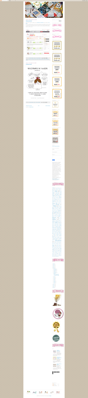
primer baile (53, 243)
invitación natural (54, 227)
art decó (57, 188)
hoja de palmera (59, 215)
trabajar (59, 252)
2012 (53, 286)
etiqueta (59, 210)
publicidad (57, 243)
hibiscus (59, 214)
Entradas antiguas (48, 105)
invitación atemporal (58, 220)
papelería (60, 238)
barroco (60, 189)
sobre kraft (56, 249)
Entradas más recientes (29, 105)
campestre (57, 197)
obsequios (53, 236)
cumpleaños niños (54, 203)
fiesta (52, 212)
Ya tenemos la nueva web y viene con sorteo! (59, 358)
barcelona (57, 189)
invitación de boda (57, 222)
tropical (60, 253)
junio (54, 277)
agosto (55, 273)
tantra (56, 250)
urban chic (56, 254)
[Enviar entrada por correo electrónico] (41, 102)
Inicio (38, 105)
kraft (56, 230)
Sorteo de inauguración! (58, 350)
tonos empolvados (55, 252)
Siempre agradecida (56, 274)
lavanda (58, 231)
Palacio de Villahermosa (55, 238)
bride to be (56, 196)
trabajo (53, 253)
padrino (55, 237)
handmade (56, 214)
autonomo (60, 188)
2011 (53, 287)
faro (60, 211)
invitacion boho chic (58, 221)
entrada (59, 208)
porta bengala (59, 242)
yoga (54, 256)
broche (59, 196)
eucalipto (53, 211)
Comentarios (55, 385)
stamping (54, 250)
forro (52, 213)
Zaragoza (57, 256)
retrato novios (57, 246)
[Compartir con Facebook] (46, 58)
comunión (53, 201)
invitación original (59, 227)
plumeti (55, 242)
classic (57, 200)
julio (54, 276)
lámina (59, 230)
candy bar (60, 197)
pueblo (60, 243)
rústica (57, 247)
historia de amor (54, 215)
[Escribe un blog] (44, 58)
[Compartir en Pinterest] (46, 102)
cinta (60, 199)
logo (52, 233)
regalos (53, 245)
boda (56, 191)
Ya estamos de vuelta (29, 64)
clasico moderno (54, 200)
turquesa (53, 254)
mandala (57, 233)
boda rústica (57, 193)
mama (54, 233)
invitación (54, 219)
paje (60, 237)
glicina (53, 214)
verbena (60, 254)
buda (52, 197)
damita (53, 204)
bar (54, 189)
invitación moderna (58, 226)
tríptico (57, 253)
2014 (53, 284)
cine (58, 199)
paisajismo (58, 237)
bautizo (53, 190)
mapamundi (60, 233)
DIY (60, 207)
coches (60, 200)
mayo (54, 278)
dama (59, 203)
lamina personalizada (54, 231)
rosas (55, 247)
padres (53, 237)
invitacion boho (54, 221)
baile (52, 189)
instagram (59, 218)
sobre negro (60, 249)
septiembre (55, 272)
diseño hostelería (57, 207)
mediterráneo (57, 234)
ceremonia (56, 199)
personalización (58, 240)
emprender (56, 208)
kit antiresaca (58, 229)
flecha (60, 212)
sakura (60, 247)
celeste (53, 199)
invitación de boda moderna (55, 223)
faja (58, 211)
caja (54, 197)
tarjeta (58, 250)
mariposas (54, 234)
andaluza (54, 188)
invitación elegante (56, 224)
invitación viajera (54, 229)
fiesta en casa (56, 212)
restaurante (53, 246)
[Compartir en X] (45, 58)
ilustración (54, 217)
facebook (56, 211)
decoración (57, 204)
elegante (53, 208)
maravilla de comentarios (40, 22)
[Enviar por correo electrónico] (43, 58)
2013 (53, 285)
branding (53, 196)
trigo (55, 253)
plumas (53, 242)
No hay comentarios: (38, 102)
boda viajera (56, 194)
